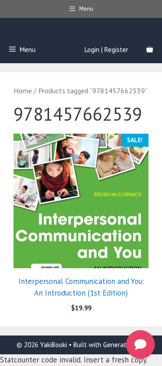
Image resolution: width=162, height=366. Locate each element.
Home (23, 90)
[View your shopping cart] (149, 49)
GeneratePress (124, 344)
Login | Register (106, 49)
